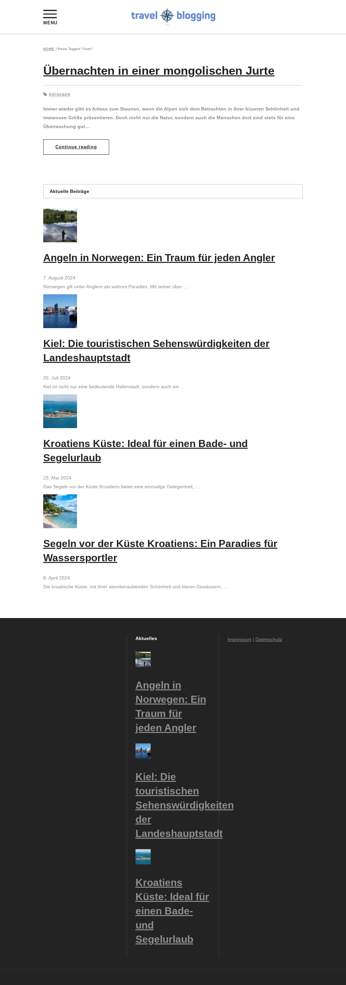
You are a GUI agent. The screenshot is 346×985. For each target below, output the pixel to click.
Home (49, 49)
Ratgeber (59, 94)
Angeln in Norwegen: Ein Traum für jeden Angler (159, 257)
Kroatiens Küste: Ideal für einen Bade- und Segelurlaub (172, 911)
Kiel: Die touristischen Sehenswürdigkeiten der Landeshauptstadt (184, 805)
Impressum (239, 639)
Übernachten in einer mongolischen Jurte (158, 70)
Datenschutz (268, 639)
